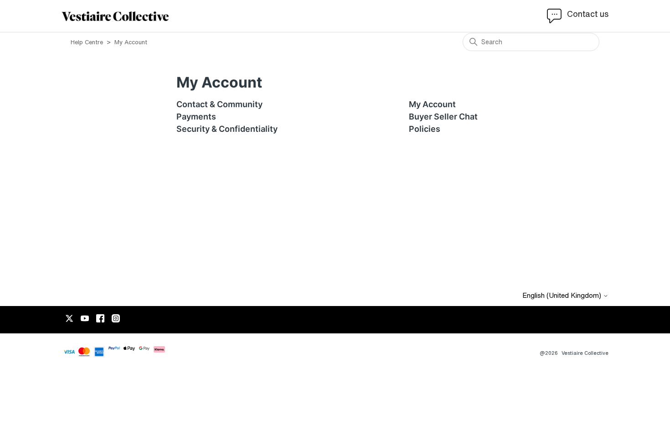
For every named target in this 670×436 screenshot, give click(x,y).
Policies (424, 129)
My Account (432, 104)
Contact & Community (219, 104)
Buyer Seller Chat (443, 116)
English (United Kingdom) (562, 295)
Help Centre (88, 42)
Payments (196, 116)
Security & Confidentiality (227, 129)
